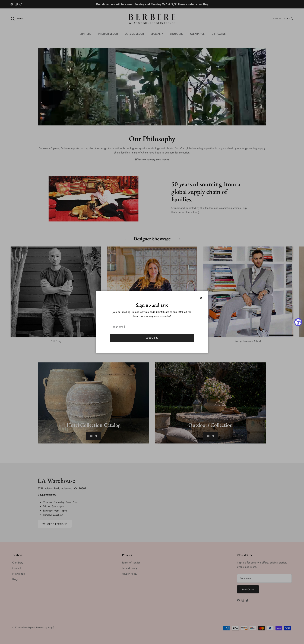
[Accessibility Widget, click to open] (298, 322)
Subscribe (152, 338)
